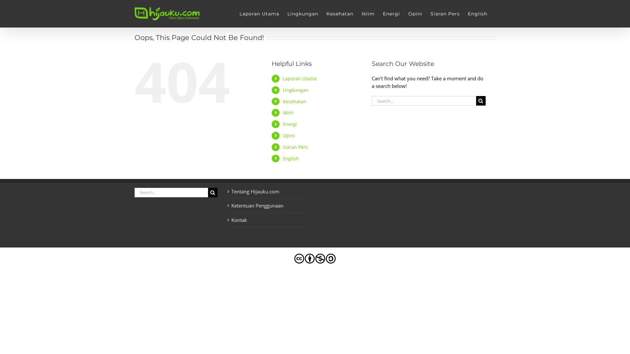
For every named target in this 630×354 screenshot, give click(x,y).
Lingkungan (295, 90)
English (291, 158)
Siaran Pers (295, 147)
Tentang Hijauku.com (255, 191)
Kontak (239, 220)
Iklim (288, 112)
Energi (290, 124)
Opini (289, 135)
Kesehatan (294, 101)
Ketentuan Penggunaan (257, 205)
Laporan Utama (300, 78)
